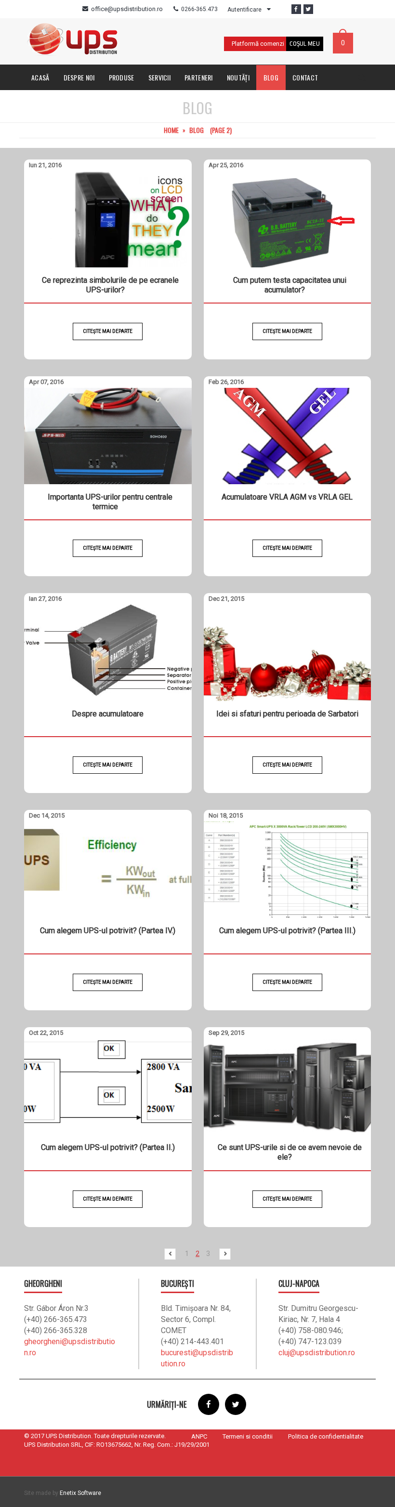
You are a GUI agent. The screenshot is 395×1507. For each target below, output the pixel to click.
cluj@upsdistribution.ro (316, 1352)
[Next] (222, 1254)
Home (171, 130)
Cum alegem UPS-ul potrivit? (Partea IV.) (107, 930)
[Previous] (173, 1254)
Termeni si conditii (248, 1436)
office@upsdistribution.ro (127, 9)
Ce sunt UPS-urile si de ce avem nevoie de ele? (290, 1152)
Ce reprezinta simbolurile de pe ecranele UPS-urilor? (110, 285)
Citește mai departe (107, 331)
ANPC (199, 1436)
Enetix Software (80, 1493)
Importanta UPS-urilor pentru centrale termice (110, 501)
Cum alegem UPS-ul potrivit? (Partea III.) (287, 930)
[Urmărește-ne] (308, 9)
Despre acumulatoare (108, 713)
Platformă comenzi (258, 43)
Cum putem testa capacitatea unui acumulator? (289, 285)
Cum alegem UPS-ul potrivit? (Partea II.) (108, 1147)
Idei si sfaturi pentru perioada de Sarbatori (287, 713)
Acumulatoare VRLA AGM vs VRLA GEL (287, 497)
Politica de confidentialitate (325, 1436)
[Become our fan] (296, 9)
